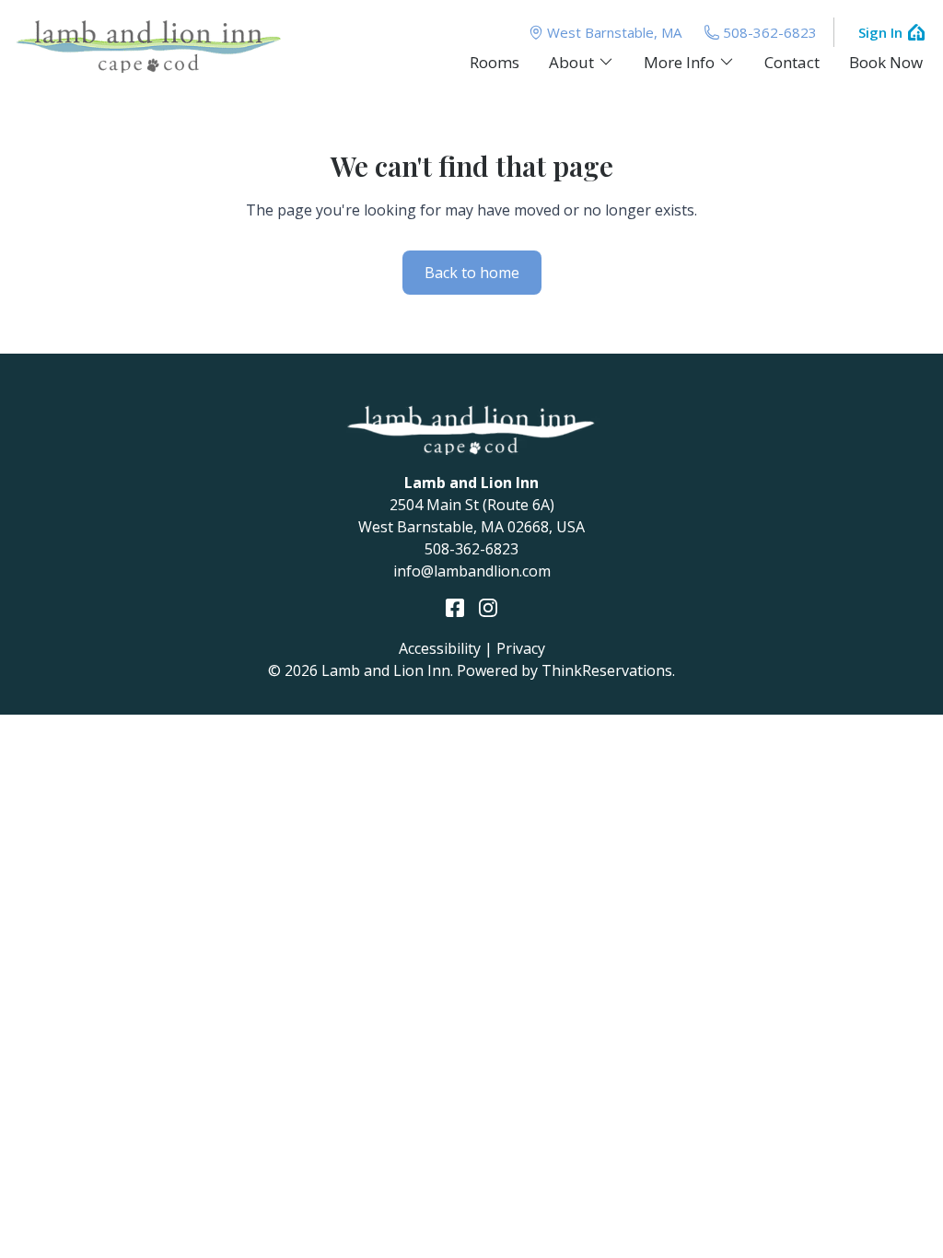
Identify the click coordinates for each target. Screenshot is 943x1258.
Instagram (488, 608)
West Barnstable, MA (614, 32)
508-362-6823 (770, 32)
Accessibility (440, 648)
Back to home (472, 272)
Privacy (520, 648)
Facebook (455, 608)
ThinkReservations (606, 670)
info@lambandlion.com (472, 571)
